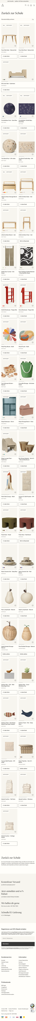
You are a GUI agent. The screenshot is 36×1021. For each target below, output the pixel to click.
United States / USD (18, 13)
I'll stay (18, 26)
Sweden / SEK (18, 21)
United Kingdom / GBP (18, 15)
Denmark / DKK (18, 18)
